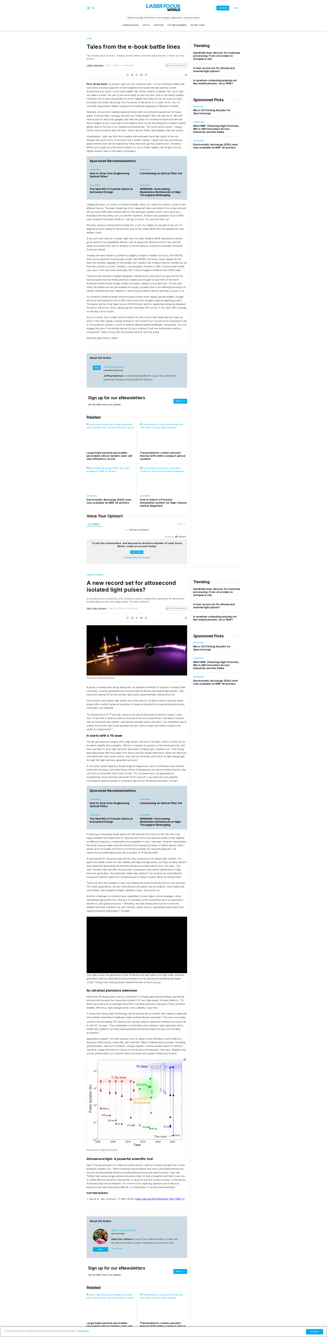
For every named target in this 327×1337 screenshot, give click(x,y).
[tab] (94, 524)
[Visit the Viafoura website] (180, 537)
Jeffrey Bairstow (95, 65)
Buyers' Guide (198, 25)
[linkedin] (132, 75)
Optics (146, 25)
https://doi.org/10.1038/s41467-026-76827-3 (159, 1199)
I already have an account (137, 557)
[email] (146, 75)
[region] (137, 530)
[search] (93, 8)
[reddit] (141, 75)
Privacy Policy (83, 1331)
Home (89, 39)
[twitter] (137, 75)
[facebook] (127, 75)
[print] (186, 75)
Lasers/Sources (130, 25)
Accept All (314, 1332)
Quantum (158, 25)
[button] (88, 8)
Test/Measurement (177, 25)
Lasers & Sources (95, 575)
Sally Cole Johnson (97, 608)
